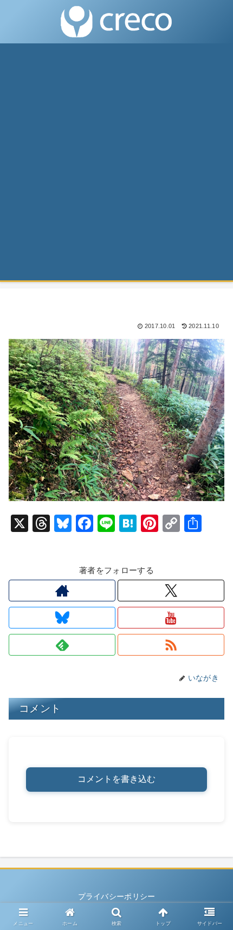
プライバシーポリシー (117, 896)
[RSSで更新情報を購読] (171, 645)
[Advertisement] (116, 165)
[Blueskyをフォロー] (62, 617)
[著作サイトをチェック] (62, 590)
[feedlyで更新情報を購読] (62, 645)
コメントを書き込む (116, 779)
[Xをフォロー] (171, 590)
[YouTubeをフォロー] (171, 617)
